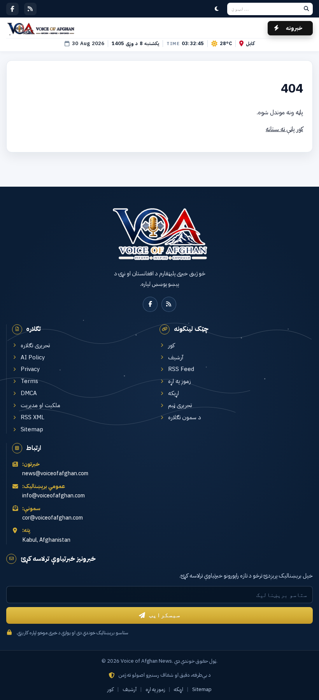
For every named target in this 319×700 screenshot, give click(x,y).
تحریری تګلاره (35, 345)
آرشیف (175, 358)
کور (171, 345)
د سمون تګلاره (184, 417)
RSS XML (32, 417)
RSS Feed (181, 369)
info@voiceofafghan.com (53, 495)
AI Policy (33, 358)
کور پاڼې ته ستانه (284, 129)
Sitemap (32, 429)
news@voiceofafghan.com (55, 473)
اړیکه (173, 393)
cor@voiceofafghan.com (52, 518)
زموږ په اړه (179, 381)
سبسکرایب (164, 615)
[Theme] (216, 9)
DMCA (29, 393)
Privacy (30, 369)
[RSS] (30, 9)
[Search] (306, 9)
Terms (29, 381)
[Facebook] (12, 9)
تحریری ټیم (180, 405)
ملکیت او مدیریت (40, 405)
